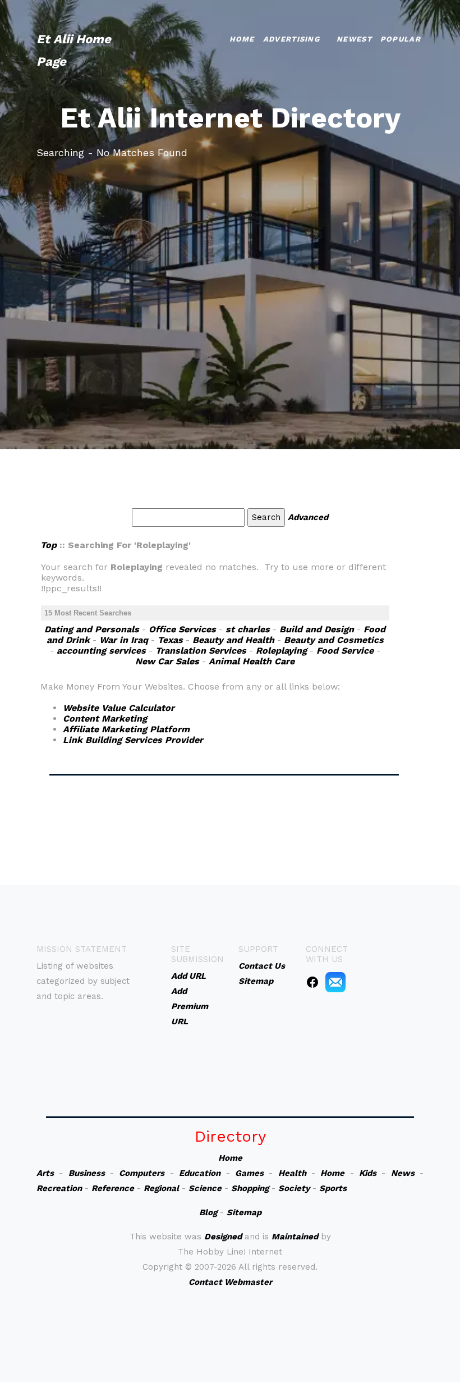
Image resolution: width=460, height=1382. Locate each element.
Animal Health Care (252, 661)
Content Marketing (105, 718)
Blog (208, 1212)
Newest (354, 39)
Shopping (250, 1188)
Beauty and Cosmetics (334, 640)
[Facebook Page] (312, 982)
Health (292, 1173)
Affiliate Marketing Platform (126, 729)
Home (242, 39)
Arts (45, 1173)
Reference (112, 1188)
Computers (141, 1173)
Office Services (182, 629)
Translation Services (200, 650)
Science (205, 1188)
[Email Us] (335, 982)
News (403, 1173)
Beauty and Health (233, 640)
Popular (400, 39)
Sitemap (244, 1212)
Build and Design (316, 629)
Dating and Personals (91, 629)
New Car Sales (167, 661)
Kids (367, 1173)
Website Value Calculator (118, 708)
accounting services (101, 650)
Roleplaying (281, 650)
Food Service (345, 650)
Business (86, 1173)
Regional (161, 1188)
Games (249, 1173)
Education (199, 1173)
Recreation (59, 1188)
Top (48, 545)
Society (294, 1188)
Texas (170, 640)
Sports (333, 1188)
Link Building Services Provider (133, 740)
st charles (248, 629)
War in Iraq (123, 640)
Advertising (291, 39)
